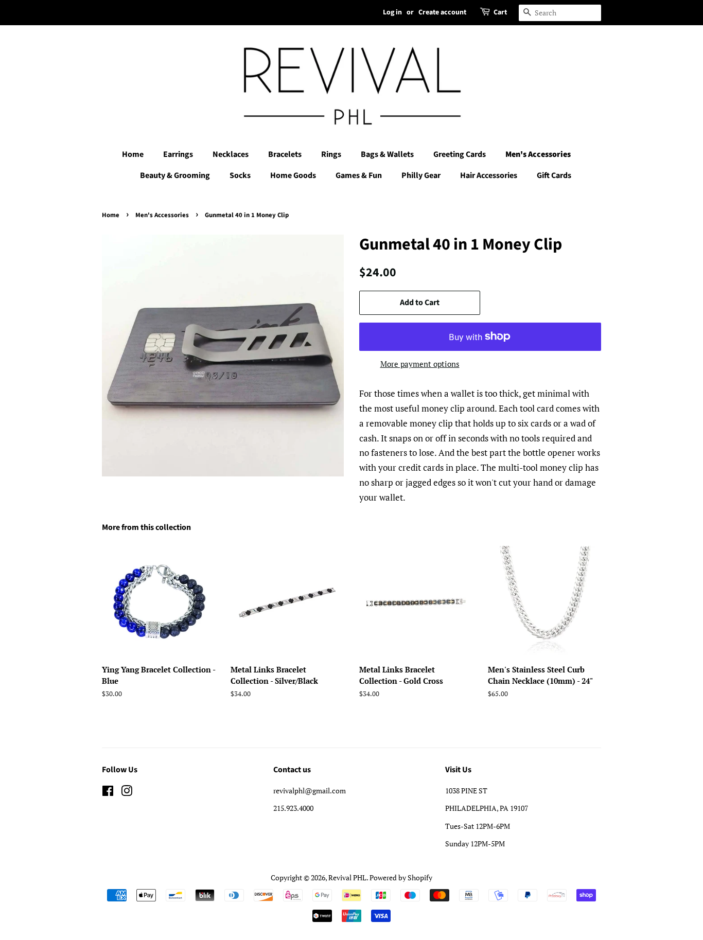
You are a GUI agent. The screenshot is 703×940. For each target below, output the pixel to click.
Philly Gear (421, 175)
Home (133, 154)
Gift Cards (554, 175)
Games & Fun (359, 175)
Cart (500, 12)
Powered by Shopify (401, 877)
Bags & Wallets (387, 154)
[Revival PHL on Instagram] (126, 792)
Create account (442, 12)
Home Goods (293, 175)
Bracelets (285, 154)
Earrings (178, 154)
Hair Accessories (488, 175)
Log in (392, 12)
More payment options (420, 364)
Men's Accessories (538, 154)
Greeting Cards (459, 154)
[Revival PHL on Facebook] (108, 792)
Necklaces (231, 154)
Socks (240, 175)
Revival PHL (347, 877)
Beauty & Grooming (175, 175)
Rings (331, 154)
